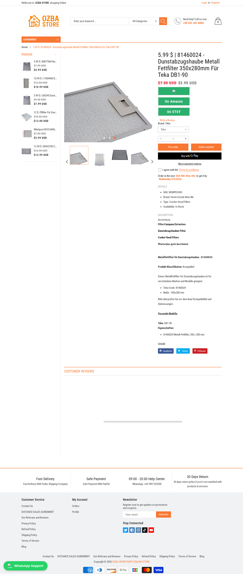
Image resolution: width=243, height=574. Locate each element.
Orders (75, 506)
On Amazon (174, 101)
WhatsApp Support (28, 566)
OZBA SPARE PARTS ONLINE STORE (130, 561)
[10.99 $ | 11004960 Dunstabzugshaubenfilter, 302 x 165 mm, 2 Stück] (27, 83)
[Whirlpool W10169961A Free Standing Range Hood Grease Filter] (27, 134)
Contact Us (27, 506)
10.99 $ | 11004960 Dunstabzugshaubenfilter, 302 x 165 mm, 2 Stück (45, 78)
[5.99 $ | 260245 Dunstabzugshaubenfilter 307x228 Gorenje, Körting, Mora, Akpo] (27, 100)
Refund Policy (29, 529)
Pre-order (173, 147)
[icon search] (163, 21)
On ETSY (174, 112)
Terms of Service (30, 540)
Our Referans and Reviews (35, 517)
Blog (24, 546)
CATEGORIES (29, 39)
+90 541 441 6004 (193, 23)
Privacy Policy (29, 523)
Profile (75, 512)
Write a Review (167, 120)
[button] (104, 138)
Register (214, 2)
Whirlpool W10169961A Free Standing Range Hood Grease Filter (45, 129)
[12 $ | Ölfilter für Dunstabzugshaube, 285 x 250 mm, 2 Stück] (27, 117)
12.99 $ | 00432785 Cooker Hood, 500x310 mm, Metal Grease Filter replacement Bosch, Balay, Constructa (45, 146)
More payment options (189, 163)
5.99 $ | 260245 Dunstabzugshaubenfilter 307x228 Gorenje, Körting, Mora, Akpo (45, 95)
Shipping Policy (29, 535)
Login (204, 2)
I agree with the (170, 169)
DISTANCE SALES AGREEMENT (38, 512)
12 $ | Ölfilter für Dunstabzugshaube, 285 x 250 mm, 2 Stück (45, 112)
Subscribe (163, 514)
